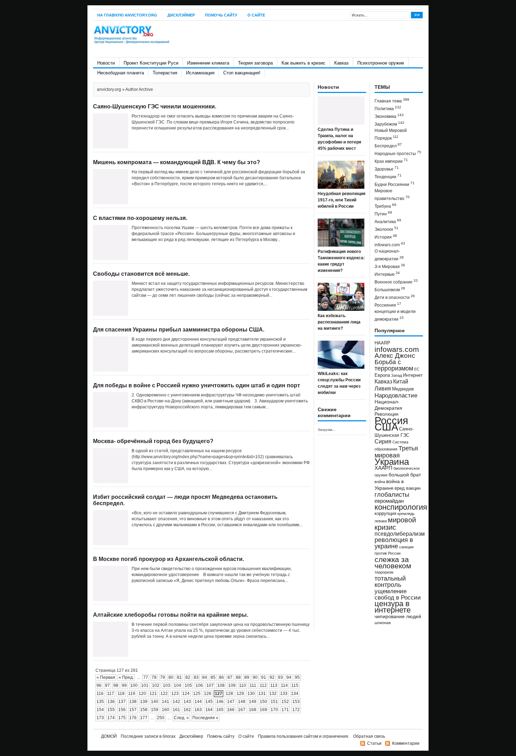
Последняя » (205, 717)
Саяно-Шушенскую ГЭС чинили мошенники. (154, 106)
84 (204, 677)
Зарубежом (389, 124)
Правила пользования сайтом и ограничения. (303, 736)
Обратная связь (369, 736)
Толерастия (165, 72)
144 (198, 701)
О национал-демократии (389, 255)
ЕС (416, 369)
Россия (391, 420)
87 (229, 677)
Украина (392, 462)
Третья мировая (396, 451)
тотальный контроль (390, 581)
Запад (396, 375)
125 (196, 693)
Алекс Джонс (395, 355)
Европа (382, 375)
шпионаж (383, 623)
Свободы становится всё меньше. (141, 274)
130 (251, 693)
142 (176, 701)
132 (273, 693)
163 (198, 709)
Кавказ (341, 63)
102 (155, 685)
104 (177, 685)
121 (153, 693)
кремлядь (406, 513)
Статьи (374, 743)
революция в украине (394, 543)
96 (99, 685)
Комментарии (405, 743)
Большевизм (390, 289)
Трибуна (385, 206)
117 (110, 693)
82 (187, 677)
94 (288, 677)
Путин (383, 213)
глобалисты (392, 494)
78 (154, 677)
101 (144, 685)
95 (297, 677)
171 (285, 709)
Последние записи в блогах (148, 736)
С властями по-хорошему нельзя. (140, 218)
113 (273, 685)
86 (221, 677)
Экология (386, 229)
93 (280, 677)
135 (100, 701)
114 (284, 685)
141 (165, 701)
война (380, 482)
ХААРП (383, 468)
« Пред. (126, 677)
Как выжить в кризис (303, 63)
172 (296, 709)
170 (274, 709)
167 (241, 709)
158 (143, 709)
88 (238, 677)
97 (107, 685)
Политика (388, 108)
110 (242, 685)
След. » (181, 717)
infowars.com (390, 244)
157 (133, 709)
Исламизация (200, 72)
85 (213, 677)
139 (143, 701)
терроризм (384, 572)
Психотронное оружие (380, 63)
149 (252, 701)
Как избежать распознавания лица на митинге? (339, 322)
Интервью (387, 274)
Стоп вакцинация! (241, 72)
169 (263, 709)
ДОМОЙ (109, 736)
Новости (106, 63)
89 (246, 677)
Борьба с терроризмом (394, 365)
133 (283, 693)
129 (240, 693)
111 (253, 685)
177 (143, 717)
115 (294, 685)
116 (100, 693)
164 (209, 709)
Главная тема (392, 100)
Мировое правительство (392, 194)
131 (262, 693)
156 (122, 709)
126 (207, 693)
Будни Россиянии (395, 184)
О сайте (256, 15)
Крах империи (391, 161)
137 (122, 701)
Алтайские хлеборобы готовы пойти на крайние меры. (170, 615)
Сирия (383, 441)
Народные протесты (398, 153)
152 (285, 701)
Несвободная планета (120, 72)
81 (179, 677)
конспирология (401, 507)
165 (220, 709)
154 (100, 709)
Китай (400, 381)
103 (166, 685)
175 (122, 717)
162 (187, 709)
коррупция (385, 513)
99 (124, 685)
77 (145, 677)
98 (115, 685)
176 (133, 717)
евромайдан (389, 501)
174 (111, 717)
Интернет (413, 375)
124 (186, 693)
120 (142, 693)
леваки (381, 521)
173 (100, 717)
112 (263, 685)
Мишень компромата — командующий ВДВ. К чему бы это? (176, 162)
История (386, 237)
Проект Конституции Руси (151, 63)
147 (230, 701)
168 (252, 709)
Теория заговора (255, 63)
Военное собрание (396, 282)
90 (255, 677)
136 (111, 701)
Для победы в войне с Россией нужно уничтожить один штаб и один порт (196, 385)
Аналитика (388, 221)
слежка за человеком (393, 562)
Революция (386, 414)
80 (170, 677)
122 (164, 693)
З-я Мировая (390, 266)
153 (296, 701)
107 (210, 685)
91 (263, 677)
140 (154, 701)
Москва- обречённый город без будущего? (153, 441)
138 (133, 701)
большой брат (405, 474)
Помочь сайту (221, 15)
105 (188, 685)
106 (199, 685)
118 (121, 693)
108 (221, 685)
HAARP (382, 343)
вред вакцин (408, 488)
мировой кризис (395, 523)
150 (263, 701)
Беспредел (388, 145)
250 (160, 717)
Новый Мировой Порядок (391, 134)
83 (196, 677)
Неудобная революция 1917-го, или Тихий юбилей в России (341, 200)
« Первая (106, 677)
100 (134, 685)
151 (274, 701)
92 (272, 677)
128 (229, 693)
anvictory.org (109, 89)
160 (165, 709)
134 (294, 693)
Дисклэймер (181, 15)
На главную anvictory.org (127, 15)
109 (232, 685)
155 (111, 709)
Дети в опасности (395, 297)
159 (154, 709)
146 (220, 701)
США (386, 427)
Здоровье (387, 169)
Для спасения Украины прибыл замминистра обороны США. (178, 330)
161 (176, 709)
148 (241, 701)
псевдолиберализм (400, 533)
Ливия (383, 388)
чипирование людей (398, 616)
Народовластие (396, 395)
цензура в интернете (393, 606)
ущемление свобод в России (398, 594)
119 (131, 693)
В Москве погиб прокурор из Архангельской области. (168, 559)
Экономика (389, 116)
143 (187, 701)
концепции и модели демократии (395, 315)
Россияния (388, 305)
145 (209, 701)
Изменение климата (208, 63)
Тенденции (388, 176)
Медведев (403, 389)
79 (162, 677)
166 (230, 709)
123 (175, 693)
